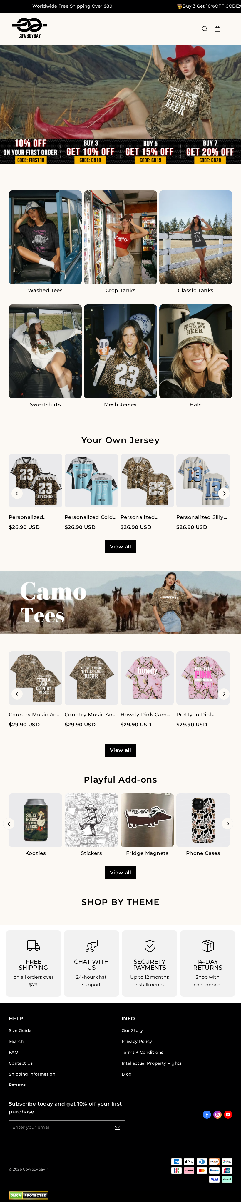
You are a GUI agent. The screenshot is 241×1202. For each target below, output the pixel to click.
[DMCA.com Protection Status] (28, 1198)
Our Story (132, 1030)
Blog (127, 1074)
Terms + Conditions (142, 1052)
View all (120, 547)
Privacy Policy (137, 1041)
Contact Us (21, 1063)
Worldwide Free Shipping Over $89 (72, 6)
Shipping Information (32, 1074)
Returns (17, 1085)
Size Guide (20, 1030)
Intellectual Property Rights (152, 1063)
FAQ (13, 1052)
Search (16, 1041)
